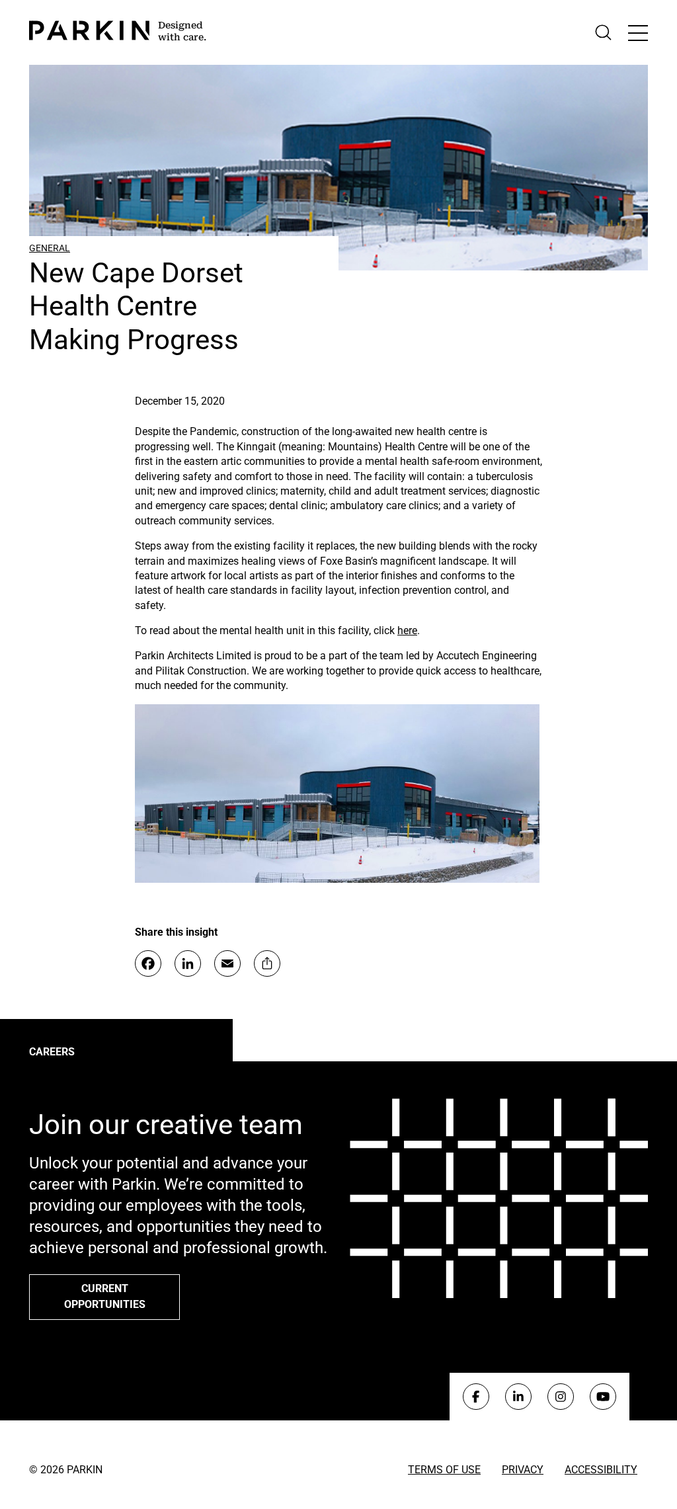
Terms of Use (444, 1469)
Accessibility (601, 1469)
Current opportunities (104, 1296)
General (49, 248)
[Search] (603, 33)
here (407, 630)
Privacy (522, 1469)
